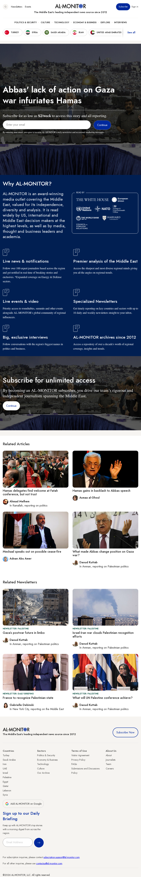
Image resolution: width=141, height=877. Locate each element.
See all (131, 32)
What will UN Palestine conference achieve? (103, 698)
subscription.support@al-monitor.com (62, 857)
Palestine (7, 777)
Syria (5, 795)
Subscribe (123, 6)
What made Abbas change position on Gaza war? (103, 553)
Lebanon (7, 790)
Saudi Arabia (9, 759)
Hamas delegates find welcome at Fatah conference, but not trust (30, 492)
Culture (45, 22)
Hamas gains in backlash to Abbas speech (101, 490)
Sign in (135, 6)
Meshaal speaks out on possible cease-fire (32, 551)
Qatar (6, 786)
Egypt (5, 781)
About (109, 755)
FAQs (74, 764)
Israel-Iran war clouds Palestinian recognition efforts (103, 635)
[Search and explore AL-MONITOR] (5, 6)
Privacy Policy (78, 759)
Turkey (6, 755)
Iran (5, 764)
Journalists (110, 759)
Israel (5, 773)
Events (28, 6)
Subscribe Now (125, 732)
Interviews (120, 22)
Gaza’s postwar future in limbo (24, 633)
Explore (105, 22)
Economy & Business (84, 22)
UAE (5, 768)
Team (108, 764)
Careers (110, 768)
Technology (61, 22)
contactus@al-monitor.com (49, 863)
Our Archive (43, 773)
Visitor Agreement (80, 755)
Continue (11, 406)
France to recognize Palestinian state (28, 698)
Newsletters (16, 6)
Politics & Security (25, 22)
